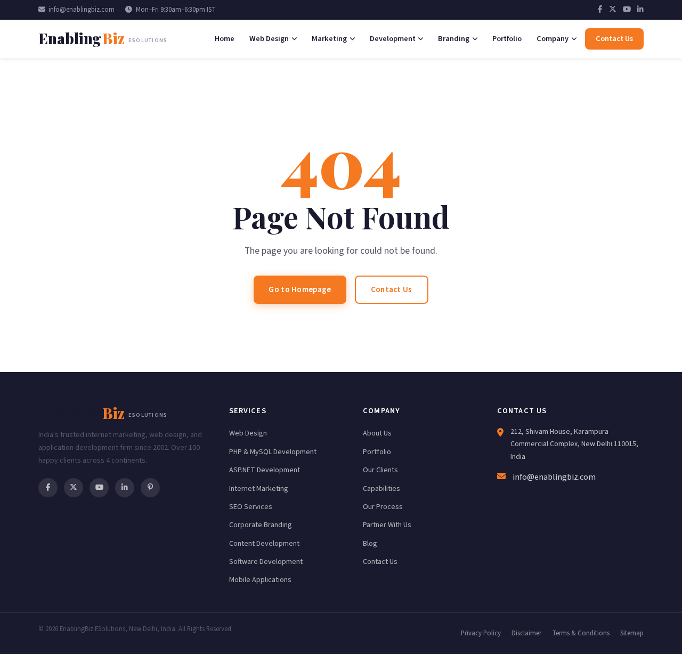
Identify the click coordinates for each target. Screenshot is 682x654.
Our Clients (380, 470)
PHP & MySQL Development (272, 452)
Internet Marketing (258, 488)
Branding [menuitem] (453, 38)
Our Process (383, 507)
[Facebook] (600, 9)
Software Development (266, 561)
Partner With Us (387, 525)
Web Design (248, 433)
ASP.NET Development (264, 470)
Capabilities (381, 488)
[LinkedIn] (640, 9)
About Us (377, 433)
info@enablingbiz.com (81, 9)
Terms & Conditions (581, 633)
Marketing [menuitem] (329, 38)
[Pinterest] (150, 487)
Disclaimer (526, 633)
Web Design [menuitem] (269, 38)
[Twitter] (612, 9)
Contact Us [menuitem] (614, 38)
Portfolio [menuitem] (507, 38)
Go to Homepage (300, 289)
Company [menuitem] (553, 38)
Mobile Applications (260, 580)
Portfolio (377, 452)
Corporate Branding (260, 525)
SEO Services (250, 507)
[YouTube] (627, 9)
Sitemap (632, 633)
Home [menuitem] (224, 38)
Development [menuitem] (393, 38)
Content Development (264, 543)
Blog (370, 543)
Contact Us (391, 289)
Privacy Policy (481, 633)
